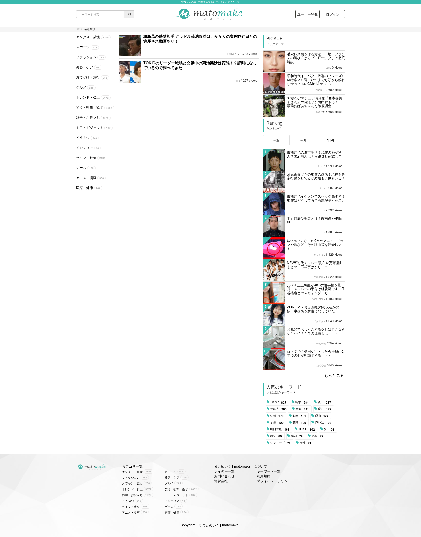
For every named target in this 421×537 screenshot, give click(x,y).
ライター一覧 (224, 471)
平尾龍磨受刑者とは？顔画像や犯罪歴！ (314, 220)
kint (238, 80)
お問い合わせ (224, 475)
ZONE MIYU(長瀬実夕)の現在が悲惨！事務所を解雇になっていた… (313, 309)
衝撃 (302, 402)
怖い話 (323, 422)
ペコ (319, 166)
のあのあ (319, 276)
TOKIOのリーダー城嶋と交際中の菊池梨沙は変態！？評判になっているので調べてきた (200, 65)
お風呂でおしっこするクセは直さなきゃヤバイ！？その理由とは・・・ (316, 331)
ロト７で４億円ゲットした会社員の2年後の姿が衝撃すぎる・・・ (315, 353)
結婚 (277, 415)
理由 (321, 415)
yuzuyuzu (232, 54)
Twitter (278, 402)
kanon (318, 90)
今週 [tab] (276, 140)
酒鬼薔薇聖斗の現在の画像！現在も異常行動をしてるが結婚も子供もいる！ (316, 176)
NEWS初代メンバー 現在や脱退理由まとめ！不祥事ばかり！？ (314, 264)
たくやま (319, 254)
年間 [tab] (330, 140)
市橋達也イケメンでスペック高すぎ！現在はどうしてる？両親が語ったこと (316, 198)
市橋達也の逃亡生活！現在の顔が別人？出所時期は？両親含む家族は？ (314, 154)
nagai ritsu (318, 299)
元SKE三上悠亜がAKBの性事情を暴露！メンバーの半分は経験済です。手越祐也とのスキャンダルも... (316, 288)
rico (318, 112)
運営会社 (221, 480)
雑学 (276, 436)
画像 (302, 409)
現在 (324, 409)
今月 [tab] (303, 140)
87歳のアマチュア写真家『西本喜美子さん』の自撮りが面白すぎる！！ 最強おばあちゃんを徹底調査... (314, 101)
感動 (297, 436)
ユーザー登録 (307, 14)
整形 (299, 422)
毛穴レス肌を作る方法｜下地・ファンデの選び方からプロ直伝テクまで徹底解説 (316, 57)
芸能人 (278, 409)
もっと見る (334, 375)
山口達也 (279, 429)
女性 (305, 442)
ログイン (333, 14)
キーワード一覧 (269, 471)
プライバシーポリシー (274, 480)
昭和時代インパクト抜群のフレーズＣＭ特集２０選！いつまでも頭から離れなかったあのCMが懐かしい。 (316, 79)
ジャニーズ (280, 442)
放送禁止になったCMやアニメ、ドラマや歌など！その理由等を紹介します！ (315, 244)
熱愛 (317, 436)
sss (328, 67)
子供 (277, 422)
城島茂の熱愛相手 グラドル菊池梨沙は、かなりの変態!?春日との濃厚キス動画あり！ (200, 38)
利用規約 (263, 475)
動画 (299, 415)
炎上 (324, 402)
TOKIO (306, 429)
